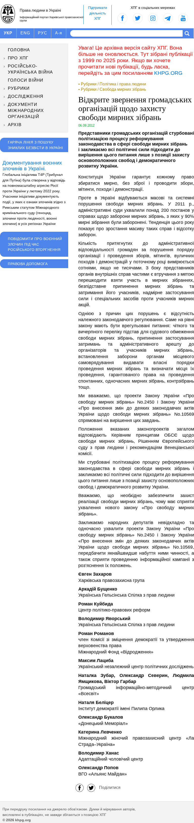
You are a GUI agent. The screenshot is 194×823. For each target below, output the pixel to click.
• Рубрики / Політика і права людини (112, 84)
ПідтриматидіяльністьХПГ (97, 13)
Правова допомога (27, 264)
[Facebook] (79, 787)
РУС (42, 33)
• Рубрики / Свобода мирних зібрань (112, 89)
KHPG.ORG (168, 73)
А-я (58, 33)
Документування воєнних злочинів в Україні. (32, 166)
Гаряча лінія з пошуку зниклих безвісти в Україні (35, 145)
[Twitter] (91, 787)
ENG (25, 33)
